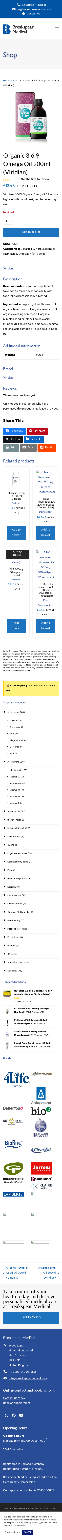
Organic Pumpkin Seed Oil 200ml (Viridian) (15, 1274)
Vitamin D (15, 797)
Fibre (10, 870)
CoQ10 (11, 845)
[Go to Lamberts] (13, 1196)
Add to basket (31, 232)
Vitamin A (15, 777)
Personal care (14, 929)
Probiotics (12, 937)
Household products (18, 879)
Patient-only (13, 921)
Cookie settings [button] (12, 1532)
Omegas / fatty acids (32, 254)
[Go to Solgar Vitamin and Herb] (13, 1243)
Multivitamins (16, 770)
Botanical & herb (31, 249)
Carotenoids (13, 837)
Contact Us (33, 14)
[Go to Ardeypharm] (41, 1104)
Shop (16, 80)
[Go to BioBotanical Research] (41, 1137)
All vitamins (13, 762)
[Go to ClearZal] (41, 1160)
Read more (16, 626)
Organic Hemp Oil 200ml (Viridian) (45, 1274)
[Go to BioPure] (13, 1149)
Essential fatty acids (17, 862)
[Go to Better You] (13, 1109)
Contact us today (14, 1398)
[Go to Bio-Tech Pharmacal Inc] (13, 1124)
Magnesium (16, 740)
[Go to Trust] (40, 1243)
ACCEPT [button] (27, 1532)
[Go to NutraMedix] (13, 1215)
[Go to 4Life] (17, 1091)
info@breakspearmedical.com (33, 9)
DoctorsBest (45, 512)
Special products (16, 962)
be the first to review (35, 179)
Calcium (14, 721)
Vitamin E (15, 803)
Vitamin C (15, 790)
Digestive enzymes (17, 853)
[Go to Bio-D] (41, 1115)
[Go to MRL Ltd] (41, 1195)
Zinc (12, 753)
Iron (12, 734)
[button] (57, 28)
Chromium (15, 727)
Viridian (8, 269)
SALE (10, 954)
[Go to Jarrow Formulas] (41, 1174)
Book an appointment (16, 1403)
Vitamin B (15, 783)
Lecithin (11, 887)
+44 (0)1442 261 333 (33, 5)
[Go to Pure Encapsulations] (45, 1215)
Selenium (15, 747)
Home (6, 80)
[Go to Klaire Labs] (41, 1189)
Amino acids (13, 812)
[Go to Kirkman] (41, 1180)
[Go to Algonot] (41, 1084)
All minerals (13, 712)
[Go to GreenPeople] (13, 1183)
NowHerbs (16, 580)
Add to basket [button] (16, 532)
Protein (11, 946)
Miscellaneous (14, 904)
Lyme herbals (14, 895)
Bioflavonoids (14, 820)
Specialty (12, 971)
